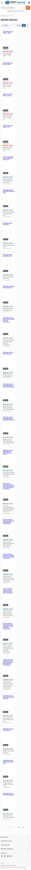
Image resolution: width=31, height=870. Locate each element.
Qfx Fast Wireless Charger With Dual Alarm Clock (8, 180)
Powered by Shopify (20, 867)
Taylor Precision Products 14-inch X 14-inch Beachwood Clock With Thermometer (8, 648)
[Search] (28, 8)
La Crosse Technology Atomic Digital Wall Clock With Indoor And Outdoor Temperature (9, 508)
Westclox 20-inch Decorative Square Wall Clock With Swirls (8, 408)
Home (2, 15)
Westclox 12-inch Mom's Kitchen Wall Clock (8, 719)
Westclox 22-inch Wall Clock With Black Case (8, 214)
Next (23, 827)
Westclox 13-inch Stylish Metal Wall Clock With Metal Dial (8, 441)
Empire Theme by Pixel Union (8, 867)
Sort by (19, 25)
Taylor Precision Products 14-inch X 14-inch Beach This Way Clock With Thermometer (8, 685)
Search (2, 863)
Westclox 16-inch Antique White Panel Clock (8, 784)
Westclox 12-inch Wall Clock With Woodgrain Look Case (9, 474)
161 (19, 827)
